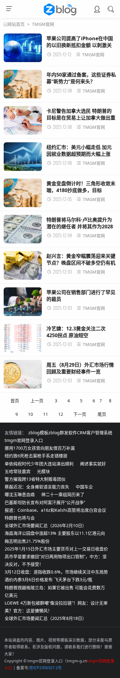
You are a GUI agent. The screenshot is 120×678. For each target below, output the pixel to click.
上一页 (36, 401)
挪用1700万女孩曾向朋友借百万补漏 (40, 448)
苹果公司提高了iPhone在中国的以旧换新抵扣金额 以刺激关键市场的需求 (79, 45)
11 (45, 414)
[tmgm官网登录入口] (60, 15)
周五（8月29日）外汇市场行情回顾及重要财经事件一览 (80, 368)
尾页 (102, 414)
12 (60, 414)
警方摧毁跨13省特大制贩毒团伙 (35, 479)
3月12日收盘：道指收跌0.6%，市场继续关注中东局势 (56, 572)
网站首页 (16, 24)
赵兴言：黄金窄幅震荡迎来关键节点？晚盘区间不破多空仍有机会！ (80, 263)
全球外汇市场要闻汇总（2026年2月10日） (45, 525)
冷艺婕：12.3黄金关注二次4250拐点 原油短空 (76, 332)
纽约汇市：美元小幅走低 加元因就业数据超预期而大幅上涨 (79, 150)
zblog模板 (38, 433)
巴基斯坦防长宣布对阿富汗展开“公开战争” (45, 502)
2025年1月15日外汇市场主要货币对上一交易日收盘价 (56, 549)
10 (30, 414)
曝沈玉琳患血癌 (20, 494)
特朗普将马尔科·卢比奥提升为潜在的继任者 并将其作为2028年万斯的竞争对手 (79, 226)
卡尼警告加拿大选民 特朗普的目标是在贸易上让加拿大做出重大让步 (80, 118)
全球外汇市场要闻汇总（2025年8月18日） (45, 618)
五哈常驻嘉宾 (17, 471)
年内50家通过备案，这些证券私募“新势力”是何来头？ (81, 78)
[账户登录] (97, 10)
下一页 (79, 414)
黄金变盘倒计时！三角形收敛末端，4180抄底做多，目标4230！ (80, 190)
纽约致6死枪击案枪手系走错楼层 (36, 456)
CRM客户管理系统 (94, 433)
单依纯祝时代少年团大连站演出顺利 (39, 464)
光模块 (43, 471)
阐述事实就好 (93, 464)
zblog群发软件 (62, 433)
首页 (14, 401)
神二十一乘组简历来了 (62, 494)
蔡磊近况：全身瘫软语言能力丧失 (37, 487)
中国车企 (84, 487)
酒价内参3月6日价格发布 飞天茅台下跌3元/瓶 (48, 579)
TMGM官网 (43, 24)
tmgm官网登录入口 (24, 440)
